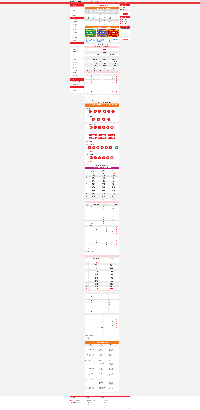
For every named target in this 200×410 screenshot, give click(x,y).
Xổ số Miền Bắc (73, 5)
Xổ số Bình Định (73, 29)
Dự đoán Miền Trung (124, 21)
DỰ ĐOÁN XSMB (111, 38)
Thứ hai (91, 349)
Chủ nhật (92, 388)
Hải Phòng (91, 373)
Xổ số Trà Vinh (73, 67)
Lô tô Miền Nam (104, 402)
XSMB (76, 2)
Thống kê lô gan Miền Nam (90, 248)
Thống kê (109, 2)
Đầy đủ (89, 72)
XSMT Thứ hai (99, 256)
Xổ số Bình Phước (74, 70)
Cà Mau (114, 170)
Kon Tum (100, 389)
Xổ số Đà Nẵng (73, 26)
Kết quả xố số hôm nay (89, 100)
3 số (97, 72)
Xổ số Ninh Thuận (74, 35)
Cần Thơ (110, 361)
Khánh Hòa (101, 361)
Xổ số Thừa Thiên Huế (74, 19)
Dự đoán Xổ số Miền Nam (90, 247)
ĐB (87, 49)
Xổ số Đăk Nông (73, 38)
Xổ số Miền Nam (73, 42)
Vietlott (93, 2)
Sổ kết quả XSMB (88, 98)
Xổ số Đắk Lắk (73, 22)
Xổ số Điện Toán (73, 79)
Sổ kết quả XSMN (88, 250)
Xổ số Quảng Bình (74, 32)
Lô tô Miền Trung (105, 400)
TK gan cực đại (106, 10)
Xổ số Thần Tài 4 (73, 82)
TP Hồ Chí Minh (93, 170)
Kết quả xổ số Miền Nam (75, 402)
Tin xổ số (118, 2)
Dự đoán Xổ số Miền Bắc (89, 95)
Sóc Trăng (111, 363)
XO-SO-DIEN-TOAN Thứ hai (102, 104)
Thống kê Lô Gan (89, 402)
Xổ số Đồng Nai (73, 54)
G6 (87, 68)
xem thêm (115, 408)
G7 (87, 70)
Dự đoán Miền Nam (124, 23)
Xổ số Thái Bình (73, 15)
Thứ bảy (101, 383)
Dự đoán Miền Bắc (124, 19)
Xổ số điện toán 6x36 (74, 84)
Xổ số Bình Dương (74, 65)
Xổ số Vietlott (72, 86)
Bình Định (101, 367)
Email (121, 35)
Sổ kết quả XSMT (88, 338)
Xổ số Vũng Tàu (73, 51)
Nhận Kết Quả (125, 39)
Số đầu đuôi (127, 2)
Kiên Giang (111, 388)
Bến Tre (110, 354)
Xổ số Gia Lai (73, 34)
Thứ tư (91, 361)
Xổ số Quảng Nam (74, 24)
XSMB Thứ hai (100, 46)
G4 (87, 61)
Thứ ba (91, 355)
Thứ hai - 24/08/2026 (102, 5)
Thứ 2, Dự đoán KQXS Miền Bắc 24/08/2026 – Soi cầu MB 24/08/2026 (113, 40)
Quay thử (104, 2)
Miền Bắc (123, 30)
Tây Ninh (110, 367)
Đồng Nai (111, 360)
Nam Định (91, 379)
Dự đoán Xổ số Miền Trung (90, 335)
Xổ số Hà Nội (73, 7)
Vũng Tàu (111, 355)
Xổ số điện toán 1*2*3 (75, 81)
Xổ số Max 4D (73, 88)
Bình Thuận (111, 369)
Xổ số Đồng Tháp (74, 46)
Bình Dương (111, 374)
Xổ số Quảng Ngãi (74, 37)
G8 (86, 173)
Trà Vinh (110, 375)
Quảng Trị (101, 368)
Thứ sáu (91, 374)
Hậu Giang (111, 383)
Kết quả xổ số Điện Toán (75, 404)
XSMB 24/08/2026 (107, 46)
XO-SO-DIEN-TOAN (91, 104)
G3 (87, 58)
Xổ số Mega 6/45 (74, 92)
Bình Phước (111, 382)
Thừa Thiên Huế (95, 258)
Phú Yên (111, 258)
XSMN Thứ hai (99, 167)
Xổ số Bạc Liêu (73, 52)
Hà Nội (90, 348)
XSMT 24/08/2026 (107, 256)
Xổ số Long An (73, 69)
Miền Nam (123, 34)
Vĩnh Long (111, 373)
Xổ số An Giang (73, 60)
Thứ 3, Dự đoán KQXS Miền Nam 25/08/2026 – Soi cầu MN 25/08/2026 (90, 40)
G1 (87, 52)
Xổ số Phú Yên (73, 21)
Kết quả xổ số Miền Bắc (75, 398)
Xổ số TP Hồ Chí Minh (74, 44)
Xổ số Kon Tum (73, 40)
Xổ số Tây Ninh (73, 59)
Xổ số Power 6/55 (74, 90)
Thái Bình (91, 387)
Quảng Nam (101, 355)
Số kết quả (88, 2)
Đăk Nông (101, 382)
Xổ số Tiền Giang (74, 73)
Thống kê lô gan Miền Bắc (90, 97)
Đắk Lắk (100, 354)
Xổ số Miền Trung (73, 17)
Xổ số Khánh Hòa (74, 27)
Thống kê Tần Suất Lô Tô (90, 404)
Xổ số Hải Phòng (73, 12)
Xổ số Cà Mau (73, 48)
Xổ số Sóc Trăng (73, 57)
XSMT (80, 2)
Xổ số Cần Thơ (73, 56)
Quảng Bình (101, 369)
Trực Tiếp (72, 2)
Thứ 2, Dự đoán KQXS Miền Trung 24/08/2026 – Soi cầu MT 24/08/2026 (102, 40)
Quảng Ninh (91, 354)
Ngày (121, 7)
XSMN (84, 2)
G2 (87, 54)
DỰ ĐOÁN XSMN (89, 38)
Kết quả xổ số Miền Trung (75, 400)
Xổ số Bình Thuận (74, 62)
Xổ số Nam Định (73, 13)
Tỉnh (121, 9)
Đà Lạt (110, 389)
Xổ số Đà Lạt (73, 77)
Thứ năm (92, 368)
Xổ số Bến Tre (73, 49)
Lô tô (122, 2)
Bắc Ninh (90, 360)
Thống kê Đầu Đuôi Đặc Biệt (91, 400)
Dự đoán (99, 2)
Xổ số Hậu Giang (74, 72)
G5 (87, 64)
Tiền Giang (111, 387)
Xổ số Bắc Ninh (73, 10)
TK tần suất (98, 10)
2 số (93, 72)
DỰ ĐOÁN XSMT (100, 38)
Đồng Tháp (103, 170)
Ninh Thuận (101, 374)
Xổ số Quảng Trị (73, 30)
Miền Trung (124, 32)
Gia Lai (100, 373)
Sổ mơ (114, 2)
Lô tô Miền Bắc (104, 398)
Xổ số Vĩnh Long (73, 64)
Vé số (121, 11)
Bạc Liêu (110, 356)
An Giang (111, 368)
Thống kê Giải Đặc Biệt (90, 398)
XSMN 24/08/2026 (107, 167)
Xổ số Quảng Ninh (74, 8)
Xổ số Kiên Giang (74, 75)
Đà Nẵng (100, 360)
